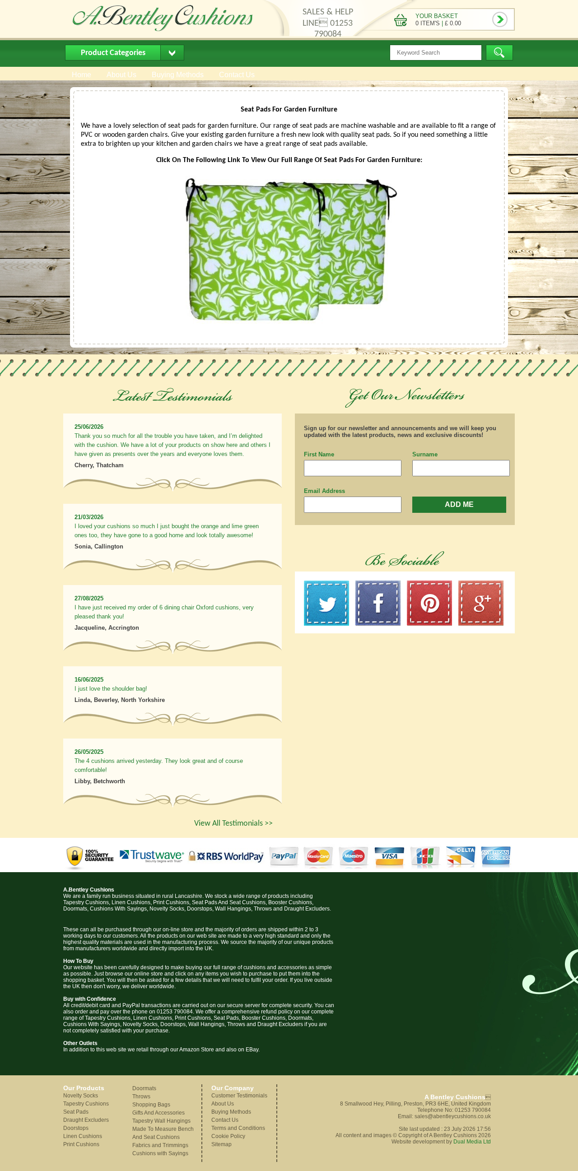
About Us (121, 75)
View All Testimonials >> (233, 823)
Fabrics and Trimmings (160, 1145)
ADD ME (459, 504)
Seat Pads (76, 1112)
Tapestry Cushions (86, 1104)
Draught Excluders (86, 1120)
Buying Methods (178, 75)
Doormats (144, 1088)
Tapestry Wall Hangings (161, 1121)
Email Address (324, 491)
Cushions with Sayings (160, 1153)
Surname (425, 454)
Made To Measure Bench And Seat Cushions (163, 1133)
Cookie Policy (228, 1136)
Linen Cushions (82, 1136)
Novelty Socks (80, 1095)
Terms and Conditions (238, 1128)
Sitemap (221, 1144)
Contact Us (237, 75)
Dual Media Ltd (472, 1141)
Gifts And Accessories (158, 1113)
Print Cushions (81, 1144)
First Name (319, 454)
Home (81, 75)
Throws (141, 1096)
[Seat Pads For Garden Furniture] (289, 325)
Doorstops (76, 1128)
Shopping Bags (151, 1104)
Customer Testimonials (239, 1095)
